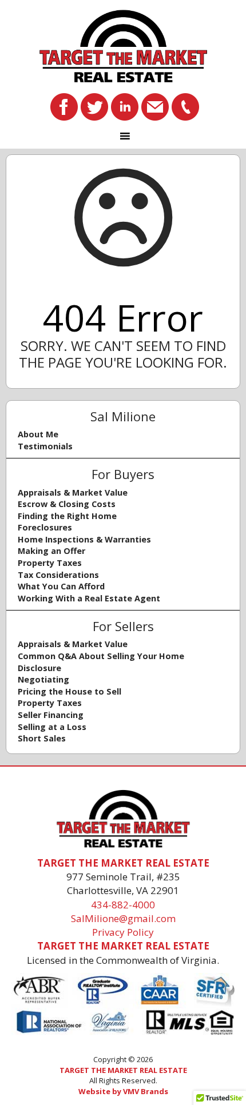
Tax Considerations (58, 574)
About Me (38, 434)
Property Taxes (50, 562)
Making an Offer (51, 550)
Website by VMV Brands (123, 1091)
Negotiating (43, 679)
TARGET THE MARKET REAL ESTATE (123, 1070)
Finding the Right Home (67, 515)
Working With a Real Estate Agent (89, 598)
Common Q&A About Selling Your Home (101, 656)
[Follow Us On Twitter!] (94, 105)
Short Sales (42, 738)
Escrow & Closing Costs (67, 503)
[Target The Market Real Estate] (123, 46)
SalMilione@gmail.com (123, 918)
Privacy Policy (123, 932)
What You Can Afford (61, 586)
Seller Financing (51, 714)
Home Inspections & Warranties (84, 539)
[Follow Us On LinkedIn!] (124, 105)
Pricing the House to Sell (69, 691)
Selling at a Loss (52, 726)
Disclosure (39, 668)
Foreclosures (45, 527)
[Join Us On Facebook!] (64, 105)
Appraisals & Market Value (73, 492)
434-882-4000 (123, 904)
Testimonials (45, 446)
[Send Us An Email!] (155, 105)
